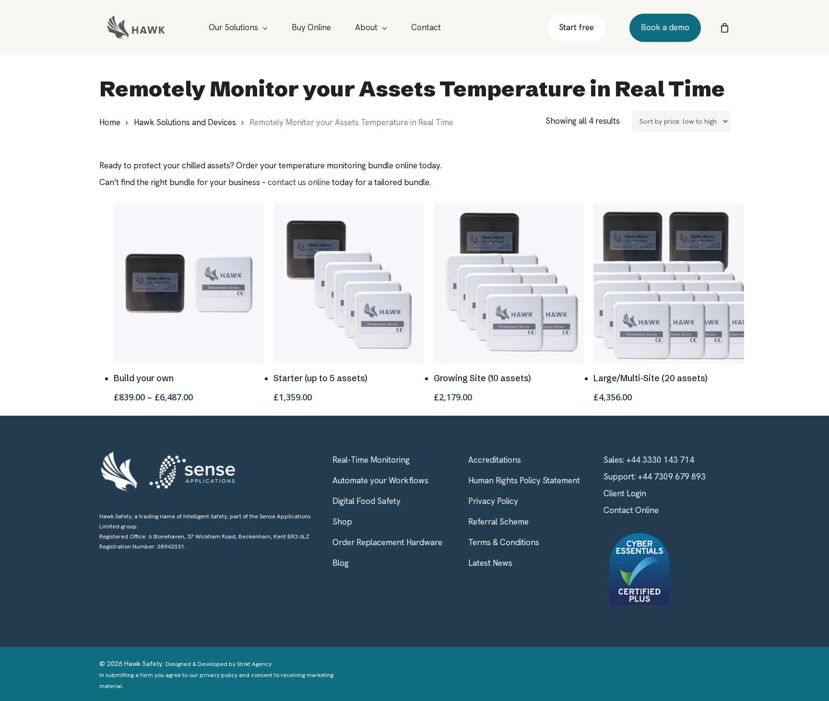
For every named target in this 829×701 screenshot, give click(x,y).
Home (109, 122)
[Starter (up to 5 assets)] (348, 283)
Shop (342, 521)
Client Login (625, 493)
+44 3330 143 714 (660, 460)
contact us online (299, 182)
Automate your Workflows (380, 480)
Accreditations (494, 460)
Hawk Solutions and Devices (185, 122)
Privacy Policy (493, 501)
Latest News (490, 563)
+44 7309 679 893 (672, 476)
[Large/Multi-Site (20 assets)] (668, 283)
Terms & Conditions (503, 542)
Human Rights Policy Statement (524, 480)
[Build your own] (189, 283)
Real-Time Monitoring (371, 460)
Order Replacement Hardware (387, 542)
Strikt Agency (254, 664)
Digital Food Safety (366, 501)
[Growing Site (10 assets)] (509, 283)
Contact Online (631, 510)
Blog (340, 563)
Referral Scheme (498, 521)
